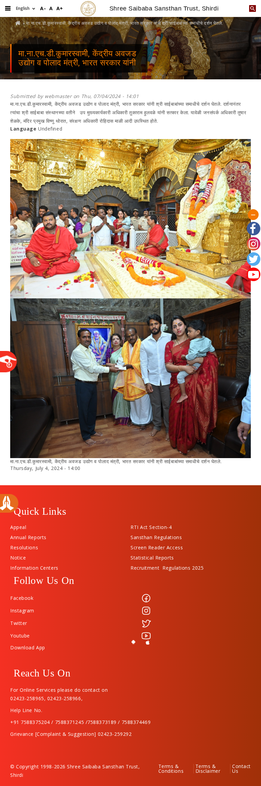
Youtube (20, 635)
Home (18, 22)
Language (23, 128)
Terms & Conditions (171, 768)
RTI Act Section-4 (151, 525)
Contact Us (241, 768)
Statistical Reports (152, 556)
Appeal (18, 525)
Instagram (22, 610)
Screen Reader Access (156, 546)
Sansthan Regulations (156, 535)
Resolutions (24, 546)
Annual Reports (28, 535)
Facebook (21, 598)
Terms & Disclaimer (208, 768)
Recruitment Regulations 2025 (167, 566)
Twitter (18, 623)
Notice (18, 556)
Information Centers (34, 566)
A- (43, 8)
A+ (59, 8)
